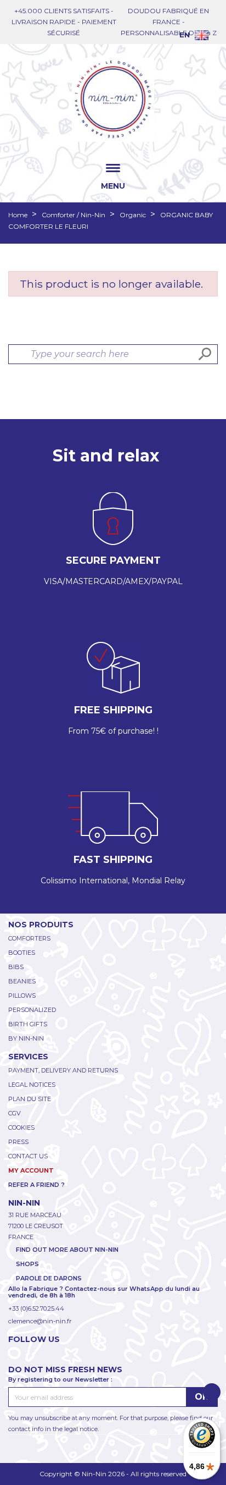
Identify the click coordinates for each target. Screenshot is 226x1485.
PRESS (18, 1142)
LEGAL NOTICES (31, 1084)
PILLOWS (22, 995)
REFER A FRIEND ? (36, 1185)
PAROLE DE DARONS (49, 1278)
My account (31, 1170)
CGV (14, 1113)
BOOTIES (21, 952)
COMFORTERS (29, 938)
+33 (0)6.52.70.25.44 (36, 1308)
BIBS (16, 967)
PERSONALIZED (32, 1010)
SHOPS (27, 1264)
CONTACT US (28, 1156)
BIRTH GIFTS (27, 1024)
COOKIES (21, 1127)
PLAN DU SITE (29, 1099)
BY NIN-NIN (26, 1038)
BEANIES (22, 981)
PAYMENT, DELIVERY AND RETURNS (63, 1070)
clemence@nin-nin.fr (39, 1321)
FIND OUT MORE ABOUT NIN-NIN (67, 1249)
